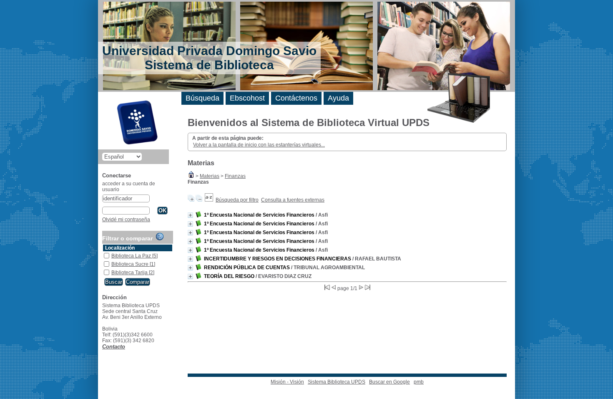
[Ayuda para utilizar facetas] (159, 236)
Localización (120, 248)
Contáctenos (296, 98)
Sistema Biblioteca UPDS (336, 382)
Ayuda (338, 98)
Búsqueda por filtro (237, 200)
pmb (419, 382)
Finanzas (235, 176)
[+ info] (190, 215)
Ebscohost (247, 98)
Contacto (113, 346)
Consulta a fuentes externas (292, 200)
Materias (209, 176)
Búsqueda (202, 98)
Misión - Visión (287, 382)
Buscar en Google (389, 382)
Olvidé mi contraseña (126, 219)
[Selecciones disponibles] (209, 200)
